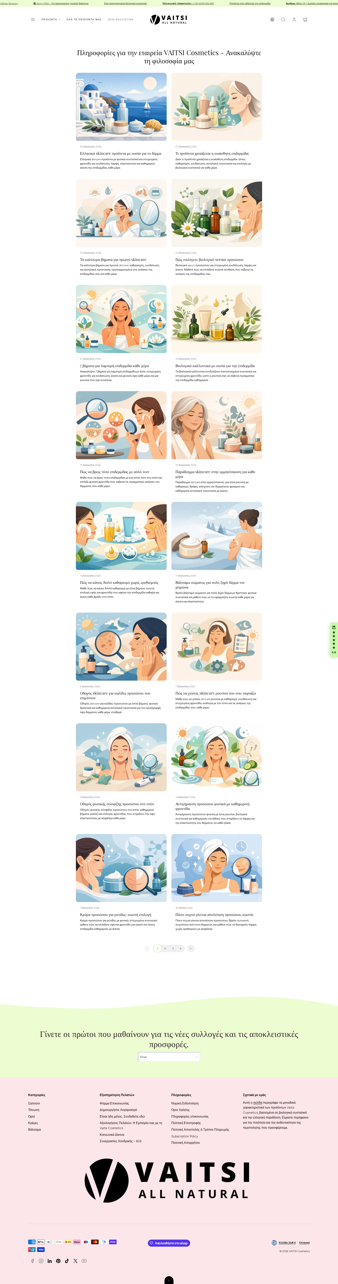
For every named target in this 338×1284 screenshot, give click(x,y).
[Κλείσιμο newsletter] (209, 578)
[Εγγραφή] (209, 709)
